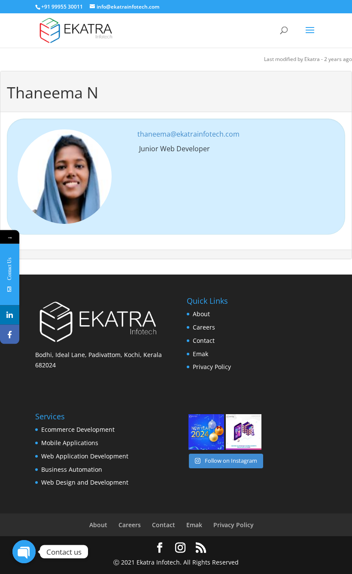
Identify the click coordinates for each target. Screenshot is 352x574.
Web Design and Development (84, 482)
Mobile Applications (69, 443)
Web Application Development (84, 456)
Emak (200, 354)
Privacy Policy (212, 367)
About (201, 314)
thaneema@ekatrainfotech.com (188, 134)
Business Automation (71, 469)
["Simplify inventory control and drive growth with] (243, 432)
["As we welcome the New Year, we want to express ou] (206, 432)
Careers (204, 327)
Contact (204, 340)
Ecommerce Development (78, 429)
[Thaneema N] (65, 175)
